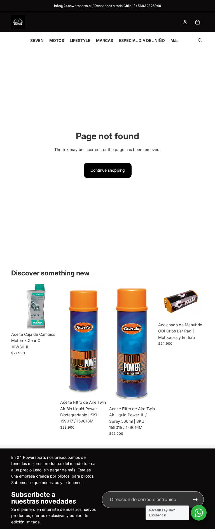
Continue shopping (107, 170)
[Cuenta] (185, 22)
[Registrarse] (195, 500)
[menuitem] (174, 40)
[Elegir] (97, 388)
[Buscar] (200, 40)
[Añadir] (48, 320)
